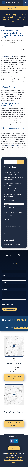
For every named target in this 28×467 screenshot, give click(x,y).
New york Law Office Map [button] (14, 377)
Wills (5, 236)
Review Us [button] (14, 448)
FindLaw (14, 462)
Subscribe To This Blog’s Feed (12, 244)
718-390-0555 (14, 8)
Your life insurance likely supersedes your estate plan (13, 178)
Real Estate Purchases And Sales (13, 226)
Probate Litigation (10, 42)
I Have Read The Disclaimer (10, 304)
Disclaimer (5, 302)
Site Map (12, 457)
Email (4, 275)
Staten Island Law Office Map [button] (14, 424)
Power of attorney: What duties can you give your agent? (13, 189)
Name (3, 268)
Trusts (5, 233)
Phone (4, 282)
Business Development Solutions (13, 460)
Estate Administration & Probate (13, 212)
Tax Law (6, 229)
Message (4, 289)
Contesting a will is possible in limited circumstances (14, 184)
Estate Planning (8, 215)
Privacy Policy (20, 457)
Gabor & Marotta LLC (14, 40)
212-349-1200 (19, 320)
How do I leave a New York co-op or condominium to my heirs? (13, 173)
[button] (25, 3)
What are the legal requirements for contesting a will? (13, 195)
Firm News (7, 219)
